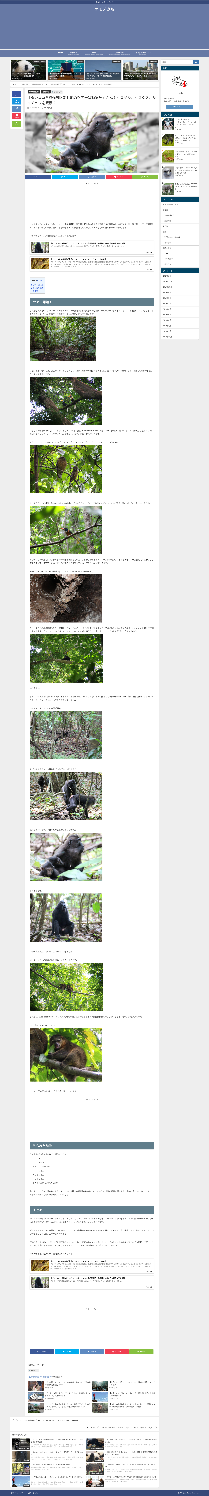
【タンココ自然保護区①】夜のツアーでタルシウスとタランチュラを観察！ (48, 1420)
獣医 (164, 232)
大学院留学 (168, 259)
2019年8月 (167, 298)
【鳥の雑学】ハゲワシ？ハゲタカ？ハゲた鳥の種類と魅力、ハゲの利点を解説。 (186, 170)
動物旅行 (46, 92)
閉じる (39, 280)
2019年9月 (167, 292)
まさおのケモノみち (170, 204)
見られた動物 (37, 288)
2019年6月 (167, 309)
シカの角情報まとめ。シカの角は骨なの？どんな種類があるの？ (186, 154)
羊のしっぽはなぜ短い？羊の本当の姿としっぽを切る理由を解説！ (186, 186)
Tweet (17, 103)
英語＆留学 (167, 248)
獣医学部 (167, 243)
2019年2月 (167, 326)
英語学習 (167, 264)
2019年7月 (167, 303)
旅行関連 (167, 221)
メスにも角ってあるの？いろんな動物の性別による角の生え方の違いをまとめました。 (186, 138)
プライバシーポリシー (19, 1493)
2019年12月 (167, 281)
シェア (17, 95)
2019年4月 (167, 320)
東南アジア (58, 92)
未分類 (165, 226)
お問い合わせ (33, 1493)
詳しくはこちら (179, 106)
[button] (13, 70)
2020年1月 (167, 276)
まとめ (34, 291)
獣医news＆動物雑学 (172, 237)
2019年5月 (167, 314)
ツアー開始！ (37, 285)
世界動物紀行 (34, 92)
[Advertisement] (104, 32)
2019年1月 (167, 331)
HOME (60, 52)
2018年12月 (167, 337)
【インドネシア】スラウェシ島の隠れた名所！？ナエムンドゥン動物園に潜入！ (119, 1427)
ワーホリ (167, 253)
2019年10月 (167, 287)
